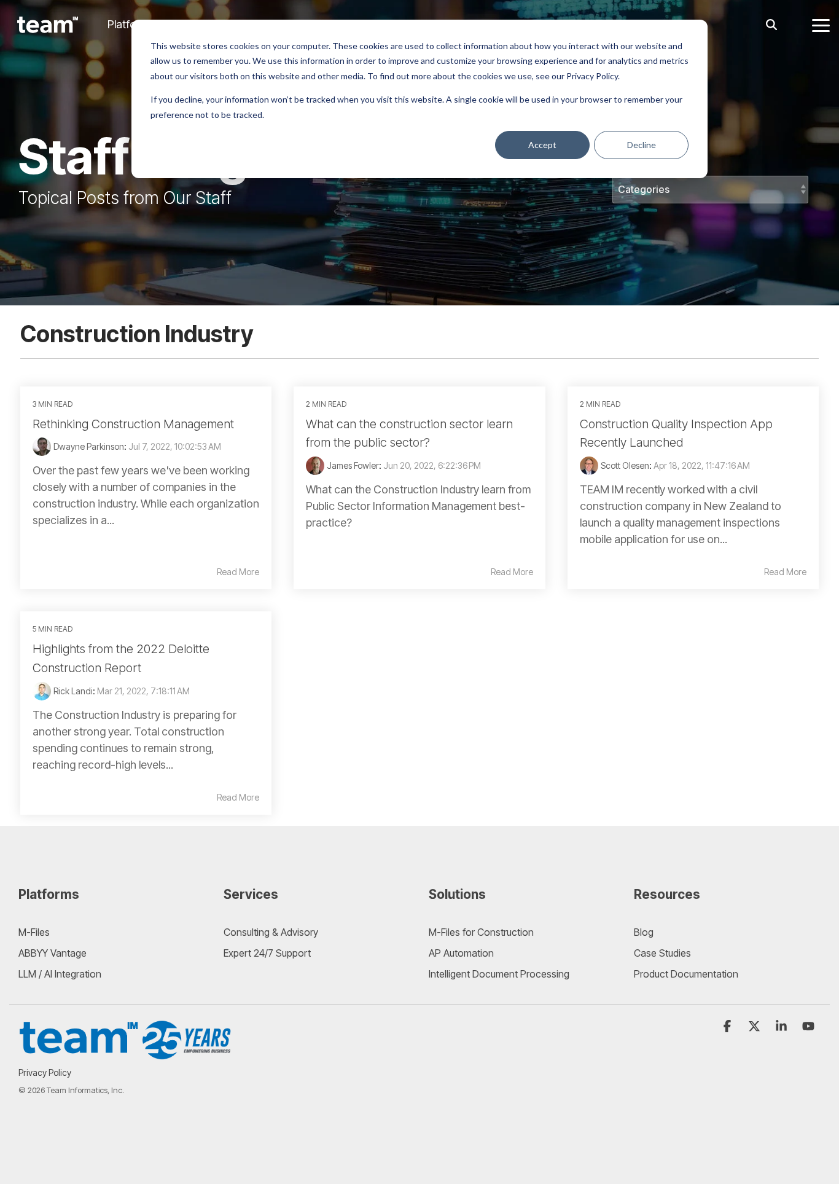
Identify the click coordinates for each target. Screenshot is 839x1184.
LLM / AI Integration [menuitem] (59, 974)
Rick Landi (73, 691)
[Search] (771, 25)
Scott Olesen (625, 465)
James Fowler (353, 465)
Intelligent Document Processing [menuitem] (499, 974)
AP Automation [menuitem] (461, 953)
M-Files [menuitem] (34, 932)
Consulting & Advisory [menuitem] (271, 932)
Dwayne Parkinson (88, 446)
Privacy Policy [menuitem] (44, 1072)
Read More (238, 572)
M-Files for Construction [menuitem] (481, 932)
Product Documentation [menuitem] (686, 974)
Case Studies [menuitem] (662, 953)
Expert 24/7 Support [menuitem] (267, 953)
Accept (542, 144)
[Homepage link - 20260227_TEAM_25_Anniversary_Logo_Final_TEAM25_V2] (125, 1054)
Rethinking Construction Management (133, 424)
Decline (641, 144)
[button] (821, 24)
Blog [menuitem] (644, 932)
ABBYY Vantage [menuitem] (52, 953)
